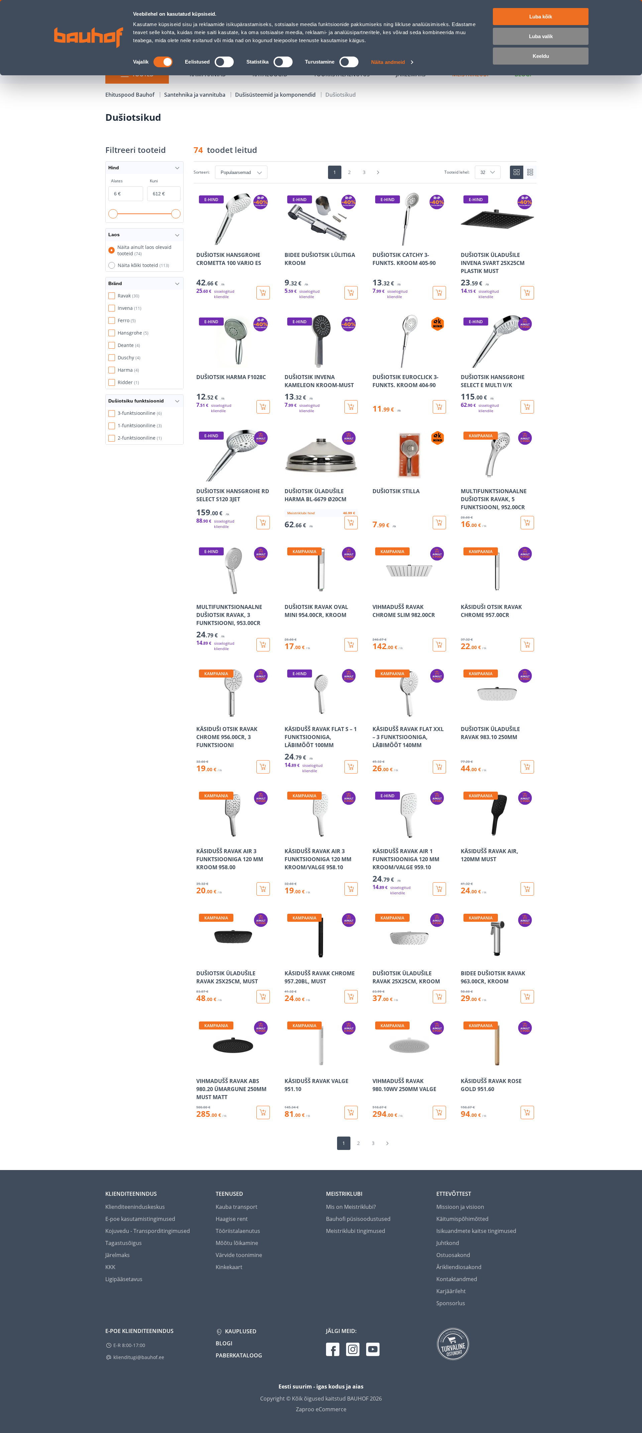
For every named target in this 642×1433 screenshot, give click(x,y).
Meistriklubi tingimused (355, 1231)
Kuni (154, 181)
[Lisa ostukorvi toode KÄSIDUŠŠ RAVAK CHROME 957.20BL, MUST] (351, 996)
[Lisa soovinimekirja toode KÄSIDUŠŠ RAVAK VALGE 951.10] (290, 1067)
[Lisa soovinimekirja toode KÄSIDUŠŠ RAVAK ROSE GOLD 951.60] (466, 1067)
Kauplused (240, 1331)
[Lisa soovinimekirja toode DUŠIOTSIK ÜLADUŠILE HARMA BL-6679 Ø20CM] (290, 477)
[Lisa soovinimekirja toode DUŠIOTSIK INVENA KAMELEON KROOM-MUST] (290, 363)
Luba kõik (540, 16)
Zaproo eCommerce (321, 1409)
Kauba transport (236, 1207)
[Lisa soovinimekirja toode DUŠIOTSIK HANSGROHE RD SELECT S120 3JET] (202, 477)
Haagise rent (232, 1219)
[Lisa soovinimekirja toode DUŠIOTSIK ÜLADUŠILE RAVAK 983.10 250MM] (466, 715)
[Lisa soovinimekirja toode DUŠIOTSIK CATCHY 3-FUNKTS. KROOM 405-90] (378, 241)
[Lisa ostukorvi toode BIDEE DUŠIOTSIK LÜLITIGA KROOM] (351, 292)
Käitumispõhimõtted (462, 1219)
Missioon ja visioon (460, 1207)
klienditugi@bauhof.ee (138, 1357)
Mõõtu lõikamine (237, 1243)
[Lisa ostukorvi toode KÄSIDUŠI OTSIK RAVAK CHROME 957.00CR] (527, 644)
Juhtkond (447, 1243)
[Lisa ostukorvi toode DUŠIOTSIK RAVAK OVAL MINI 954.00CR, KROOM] (351, 644)
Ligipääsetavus (123, 1279)
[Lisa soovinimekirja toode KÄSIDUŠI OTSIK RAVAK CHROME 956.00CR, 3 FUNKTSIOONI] (202, 715)
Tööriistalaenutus (238, 1231)
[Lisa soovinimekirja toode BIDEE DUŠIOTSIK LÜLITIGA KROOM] (290, 241)
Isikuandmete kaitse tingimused (476, 1231)
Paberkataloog (239, 1355)
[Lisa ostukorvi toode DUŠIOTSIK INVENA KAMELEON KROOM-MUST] (351, 407)
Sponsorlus (450, 1303)
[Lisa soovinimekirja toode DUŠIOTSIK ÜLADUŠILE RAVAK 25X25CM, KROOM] (378, 959)
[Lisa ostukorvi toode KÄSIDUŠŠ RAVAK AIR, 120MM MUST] (527, 889)
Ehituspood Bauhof (130, 94)
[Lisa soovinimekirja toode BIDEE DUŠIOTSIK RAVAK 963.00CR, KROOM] (466, 959)
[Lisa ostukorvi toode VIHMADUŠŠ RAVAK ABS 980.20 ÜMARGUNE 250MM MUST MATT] (263, 1112)
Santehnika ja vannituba (195, 94)
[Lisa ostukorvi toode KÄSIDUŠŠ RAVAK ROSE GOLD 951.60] (527, 1112)
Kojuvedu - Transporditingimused (147, 1231)
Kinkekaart (229, 1267)
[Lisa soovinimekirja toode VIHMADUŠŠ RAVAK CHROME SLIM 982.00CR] (378, 593)
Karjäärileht (451, 1291)
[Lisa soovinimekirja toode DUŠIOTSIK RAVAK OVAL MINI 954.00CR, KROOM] (290, 593)
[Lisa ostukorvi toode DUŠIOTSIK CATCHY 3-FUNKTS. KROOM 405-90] (439, 292)
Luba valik (541, 36)
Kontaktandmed (456, 1279)
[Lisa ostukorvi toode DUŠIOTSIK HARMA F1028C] (263, 407)
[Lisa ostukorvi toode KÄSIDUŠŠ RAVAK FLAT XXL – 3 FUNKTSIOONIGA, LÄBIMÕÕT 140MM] (439, 767)
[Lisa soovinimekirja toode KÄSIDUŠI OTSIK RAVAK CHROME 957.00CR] (466, 593)
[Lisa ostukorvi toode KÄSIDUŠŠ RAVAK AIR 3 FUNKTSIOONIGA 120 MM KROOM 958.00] (263, 889)
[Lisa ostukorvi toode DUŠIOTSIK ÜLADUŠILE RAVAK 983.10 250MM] (527, 767)
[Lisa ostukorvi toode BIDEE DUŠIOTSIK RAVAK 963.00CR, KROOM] (527, 996)
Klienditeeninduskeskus (135, 1207)
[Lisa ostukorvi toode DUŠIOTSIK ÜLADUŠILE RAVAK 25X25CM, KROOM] (439, 996)
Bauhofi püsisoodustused (358, 1219)
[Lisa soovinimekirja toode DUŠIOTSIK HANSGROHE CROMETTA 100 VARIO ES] (202, 241)
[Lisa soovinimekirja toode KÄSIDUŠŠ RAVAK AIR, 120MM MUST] (466, 837)
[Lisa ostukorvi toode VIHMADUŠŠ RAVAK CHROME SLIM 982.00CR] (439, 644)
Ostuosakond (453, 1255)
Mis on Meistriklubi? (351, 1207)
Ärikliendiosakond (458, 1267)
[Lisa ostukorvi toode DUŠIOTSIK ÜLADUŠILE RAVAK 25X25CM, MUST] (263, 996)
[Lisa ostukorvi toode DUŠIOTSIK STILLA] (439, 522)
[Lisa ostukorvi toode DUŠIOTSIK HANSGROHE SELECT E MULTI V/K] (527, 407)
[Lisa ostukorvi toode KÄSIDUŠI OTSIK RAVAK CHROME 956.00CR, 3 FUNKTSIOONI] (263, 767)
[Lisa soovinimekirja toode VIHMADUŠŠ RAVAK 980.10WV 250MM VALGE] (378, 1067)
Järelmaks (117, 1255)
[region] (365, 656)
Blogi (224, 1343)
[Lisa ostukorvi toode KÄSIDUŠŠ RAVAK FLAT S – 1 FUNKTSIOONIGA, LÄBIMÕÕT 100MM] (351, 767)
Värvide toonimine (239, 1255)
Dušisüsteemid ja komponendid (276, 94)
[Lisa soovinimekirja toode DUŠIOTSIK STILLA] (378, 477)
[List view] (530, 172)
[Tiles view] (516, 172)
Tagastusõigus (123, 1243)
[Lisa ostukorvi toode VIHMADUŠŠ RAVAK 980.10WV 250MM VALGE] (439, 1112)
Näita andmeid (388, 62)
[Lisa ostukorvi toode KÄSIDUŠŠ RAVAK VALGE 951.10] (351, 1112)
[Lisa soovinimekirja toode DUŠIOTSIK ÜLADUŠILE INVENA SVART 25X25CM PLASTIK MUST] (466, 241)
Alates (117, 181)
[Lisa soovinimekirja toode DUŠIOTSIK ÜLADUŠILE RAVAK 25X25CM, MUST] (202, 959)
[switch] (224, 62)
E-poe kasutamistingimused (140, 1219)
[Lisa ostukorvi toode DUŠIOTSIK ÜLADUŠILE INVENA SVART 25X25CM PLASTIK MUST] (527, 292)
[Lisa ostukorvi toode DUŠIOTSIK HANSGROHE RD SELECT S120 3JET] (263, 522)
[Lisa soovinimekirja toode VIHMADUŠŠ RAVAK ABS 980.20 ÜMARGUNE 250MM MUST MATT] (202, 1067)
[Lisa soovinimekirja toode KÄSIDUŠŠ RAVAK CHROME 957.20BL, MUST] (290, 959)
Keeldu (541, 56)
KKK (110, 1267)
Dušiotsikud (340, 94)
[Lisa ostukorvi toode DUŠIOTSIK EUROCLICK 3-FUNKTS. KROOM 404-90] (439, 407)
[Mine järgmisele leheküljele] (378, 172)
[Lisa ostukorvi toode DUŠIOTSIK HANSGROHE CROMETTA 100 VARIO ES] (263, 292)
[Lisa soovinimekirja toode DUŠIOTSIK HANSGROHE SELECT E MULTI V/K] (466, 363)
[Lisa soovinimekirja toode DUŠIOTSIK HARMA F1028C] (202, 363)
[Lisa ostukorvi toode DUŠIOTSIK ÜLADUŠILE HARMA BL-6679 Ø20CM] (351, 522)
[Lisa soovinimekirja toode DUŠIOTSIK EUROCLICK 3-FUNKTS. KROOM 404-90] (378, 363)
